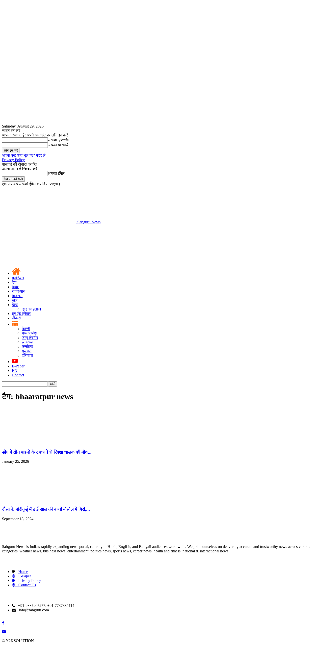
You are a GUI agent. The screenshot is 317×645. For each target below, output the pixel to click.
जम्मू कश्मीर (30, 337)
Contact (18, 375)
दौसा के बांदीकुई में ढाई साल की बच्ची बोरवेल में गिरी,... (46, 509)
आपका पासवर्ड (58, 145)
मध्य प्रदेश (29, 333)
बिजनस (17, 296)
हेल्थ (15, 305)
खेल (15, 300)
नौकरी (16, 318)
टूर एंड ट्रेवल (21, 313)
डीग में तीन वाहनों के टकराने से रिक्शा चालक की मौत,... (47, 452)
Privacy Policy (13, 160)
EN (14, 370)
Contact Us (27, 585)
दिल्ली (26, 329)
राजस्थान (18, 291)
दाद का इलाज (31, 309)
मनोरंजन (18, 278)
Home (23, 571)
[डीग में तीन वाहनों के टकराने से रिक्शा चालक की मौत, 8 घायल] (39, 442)
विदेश (15, 287)
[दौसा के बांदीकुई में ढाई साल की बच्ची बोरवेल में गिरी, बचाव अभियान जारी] (39, 499)
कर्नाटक (27, 346)
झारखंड (27, 342)
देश (14, 282)
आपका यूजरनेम (58, 140)
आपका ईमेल (56, 173)
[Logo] (39, 260)
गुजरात (26, 351)
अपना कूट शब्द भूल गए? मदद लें (24, 155)
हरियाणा (27, 355)
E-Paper (18, 366)
